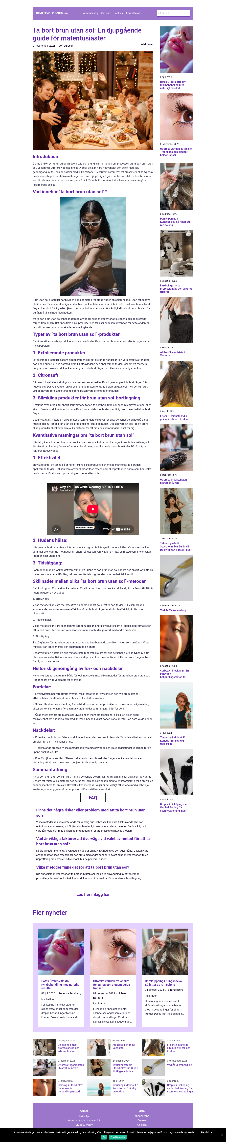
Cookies (118, 13)
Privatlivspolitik (118, 1137)
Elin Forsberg (175, 989)
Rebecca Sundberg (70, 993)
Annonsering (90, 13)
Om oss (105, 13)
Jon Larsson (66, 45)
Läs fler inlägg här (93, 894)
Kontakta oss (133, 13)
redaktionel (146, 44)
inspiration (47, 999)
